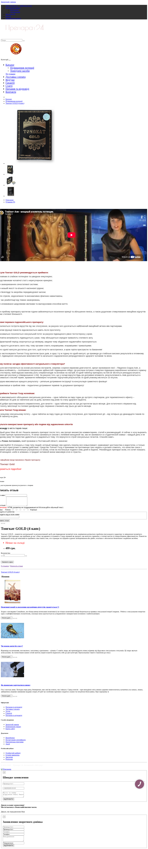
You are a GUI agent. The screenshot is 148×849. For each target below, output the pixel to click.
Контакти (11, 91)
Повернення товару (13, 727)
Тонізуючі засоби (20, 70)
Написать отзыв (16, 566)
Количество (5, 553)
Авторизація (15, 12)
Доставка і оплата (16, 76)
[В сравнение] (4, 523)
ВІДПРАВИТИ (8, 799)
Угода (8, 711)
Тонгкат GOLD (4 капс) (15, 103)
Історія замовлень (12, 755)
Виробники (10, 738)
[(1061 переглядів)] (16, 618)
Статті (9, 85)
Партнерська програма (14, 742)
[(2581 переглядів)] (16, 696)
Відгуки (10, 79)
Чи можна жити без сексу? (12, 646)
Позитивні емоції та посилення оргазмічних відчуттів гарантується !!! (30, 607)
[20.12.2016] (14, 657)
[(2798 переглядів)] (16, 657)
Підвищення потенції (22, 67)
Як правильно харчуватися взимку (15, 685)
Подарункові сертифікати (16, 740)
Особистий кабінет (13, 753)
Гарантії (10, 82)
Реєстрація (14, 10)
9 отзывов (5, 566)
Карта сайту (10, 729)
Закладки (9, 757)
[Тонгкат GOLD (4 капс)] (34, 163)
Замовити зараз (7, 562)
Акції (8, 744)
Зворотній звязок (12, 725)
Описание (10, 200)
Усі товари (10, 74)
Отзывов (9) (10, 202)
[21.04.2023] (14, 618)
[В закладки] (2, 523)
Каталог (10, 64)
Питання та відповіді (17, 88)
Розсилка (9, 759)
